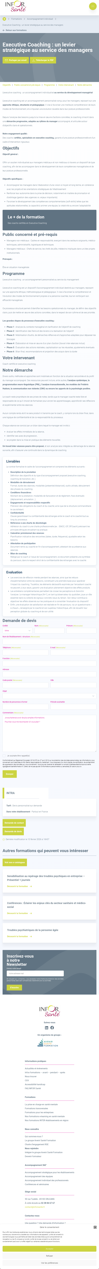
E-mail (57, 648)
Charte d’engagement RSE (36, 1144)
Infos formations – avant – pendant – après (45, 1072)
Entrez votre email (14, 968)
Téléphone (12, 648)
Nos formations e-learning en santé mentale (45, 1116)
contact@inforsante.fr (35, 1207)
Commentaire (13, 713)
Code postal (12, 680)
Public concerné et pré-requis (27, 85)
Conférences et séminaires (37, 1184)
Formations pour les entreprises (39, 1112)
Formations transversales (36, 1108)
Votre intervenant (66, 85)
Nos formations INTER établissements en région (46, 1120)
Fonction (11, 658)
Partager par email (17, 60)
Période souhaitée (57, 702)
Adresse (6, 669)
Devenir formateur (33, 1156)
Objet (5, 691)
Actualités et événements (36, 1068)
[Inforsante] (15, 11)
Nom (41, 626)
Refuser (49, 1256)
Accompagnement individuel (40, 19)
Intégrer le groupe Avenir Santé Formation (44, 1152)
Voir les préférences (49, 1263)
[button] (95, 1227)
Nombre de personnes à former (15, 702)
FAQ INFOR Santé (33, 1088)
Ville (52, 680)
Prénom (74, 626)
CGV (27, 1080)
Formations (16, 19)
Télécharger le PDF (45, 60)
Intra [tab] (10, 793)
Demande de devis (13, 831)
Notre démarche (84, 85)
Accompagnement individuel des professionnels (46, 1180)
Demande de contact (14, 823)
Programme (49, 85)
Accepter (49, 1249)
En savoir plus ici (75, 766)
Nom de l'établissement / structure (21, 637)
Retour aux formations (16, 30)
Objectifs (7, 85)
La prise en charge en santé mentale (41, 1104)
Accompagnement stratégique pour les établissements (49, 1172)
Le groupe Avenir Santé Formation (40, 1140)
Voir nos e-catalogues (15, 862)
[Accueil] (4, 19)
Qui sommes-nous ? (34, 1136)
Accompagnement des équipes (39, 1176)
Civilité (5, 626)
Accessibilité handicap (35, 1084)
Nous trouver (30, 1076)
